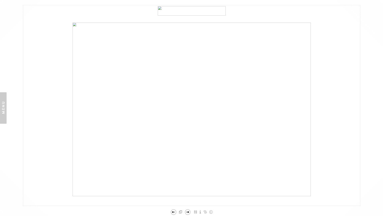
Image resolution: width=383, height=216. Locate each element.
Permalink (191, 202)
